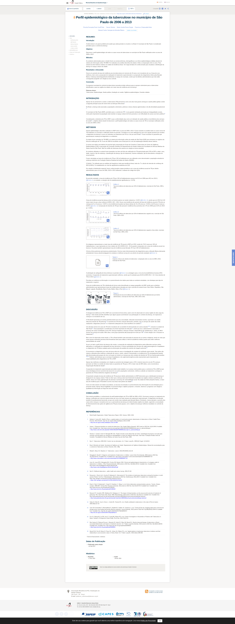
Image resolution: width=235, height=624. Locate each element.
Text (71, 38)
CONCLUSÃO (74, 48)
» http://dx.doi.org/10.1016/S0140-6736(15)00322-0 (103, 512)
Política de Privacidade (148, 620)
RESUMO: (72, 36)
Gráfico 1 (90, 180)
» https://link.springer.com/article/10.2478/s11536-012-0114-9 (106, 480)
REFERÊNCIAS (74, 50)
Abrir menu (68, 3)
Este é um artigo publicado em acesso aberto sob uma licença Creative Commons (118, 567)
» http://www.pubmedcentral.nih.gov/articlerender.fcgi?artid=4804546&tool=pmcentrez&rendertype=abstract (118, 498)
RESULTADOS (74, 44)
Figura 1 (126, 289)
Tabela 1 (153, 253)
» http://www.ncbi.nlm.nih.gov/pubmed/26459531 (102, 527)
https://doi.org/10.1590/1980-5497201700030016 (129, 13)
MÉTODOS (73, 42)
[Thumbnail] (98, 189)
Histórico (72, 54)
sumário (88, 8)
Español (160, 2)
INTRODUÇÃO (74, 40)
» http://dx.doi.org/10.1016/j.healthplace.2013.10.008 (104, 422)
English (168, 2)
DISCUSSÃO (74, 46)
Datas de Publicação (75, 52)
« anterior (98, 8)
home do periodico (74, 8)
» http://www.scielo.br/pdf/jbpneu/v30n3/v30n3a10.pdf (104, 467)
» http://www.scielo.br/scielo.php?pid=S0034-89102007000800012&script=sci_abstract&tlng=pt (115, 429)
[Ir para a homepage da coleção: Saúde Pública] (72, 2)
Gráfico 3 (94, 206)
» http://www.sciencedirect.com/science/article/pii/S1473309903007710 (108, 458)
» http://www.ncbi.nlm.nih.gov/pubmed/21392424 (102, 489)
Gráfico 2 (145, 200)
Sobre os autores (132, 30)
